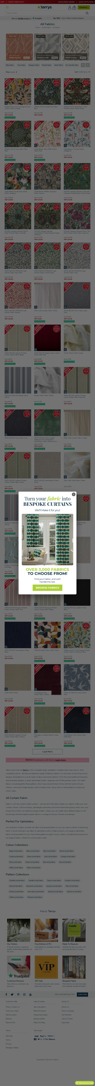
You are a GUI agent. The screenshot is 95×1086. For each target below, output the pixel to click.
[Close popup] (74, 494)
